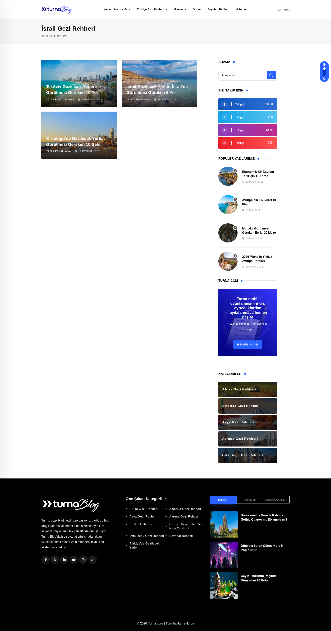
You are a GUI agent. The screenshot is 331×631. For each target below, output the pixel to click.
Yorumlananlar (276, 499)
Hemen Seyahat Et (115, 9)
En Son (223, 499)
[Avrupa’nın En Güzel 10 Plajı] (228, 204)
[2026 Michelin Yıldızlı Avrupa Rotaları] (228, 261)
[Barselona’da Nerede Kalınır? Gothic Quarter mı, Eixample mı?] (224, 524)
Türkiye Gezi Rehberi (150, 9)
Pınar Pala (142, 99)
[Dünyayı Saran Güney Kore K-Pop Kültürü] (224, 555)
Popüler (249, 499)
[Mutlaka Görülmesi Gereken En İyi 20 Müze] (228, 232)
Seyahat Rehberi (218, 9)
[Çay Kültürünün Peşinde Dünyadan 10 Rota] (224, 585)
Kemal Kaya (63, 151)
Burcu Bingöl (65, 99)
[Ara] (279, 9)
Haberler (241, 9)
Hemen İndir (247, 344)
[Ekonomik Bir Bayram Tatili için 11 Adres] (228, 176)
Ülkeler (178, 9)
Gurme (197, 9)
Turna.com (155, 623)
